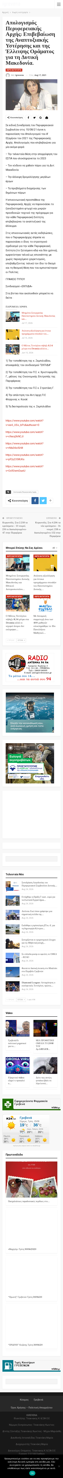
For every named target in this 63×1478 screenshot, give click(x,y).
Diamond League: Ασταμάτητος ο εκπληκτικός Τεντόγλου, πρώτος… (38, 984)
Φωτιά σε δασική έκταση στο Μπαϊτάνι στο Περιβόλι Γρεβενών (39, 970)
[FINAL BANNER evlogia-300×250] (30, 763)
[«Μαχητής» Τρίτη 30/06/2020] (31, 1227)
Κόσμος (24, 1399)
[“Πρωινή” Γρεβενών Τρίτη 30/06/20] (31, 1275)
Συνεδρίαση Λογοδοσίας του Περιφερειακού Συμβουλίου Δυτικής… (39, 884)
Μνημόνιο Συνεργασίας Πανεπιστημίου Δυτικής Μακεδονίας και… (38, 316)
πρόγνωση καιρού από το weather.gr (26, 1146)
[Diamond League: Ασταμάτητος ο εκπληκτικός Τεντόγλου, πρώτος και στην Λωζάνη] (13, 986)
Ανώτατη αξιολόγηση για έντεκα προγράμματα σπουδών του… (36, 332)
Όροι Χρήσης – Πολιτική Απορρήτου (31, 1407)
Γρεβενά (38, 1399)
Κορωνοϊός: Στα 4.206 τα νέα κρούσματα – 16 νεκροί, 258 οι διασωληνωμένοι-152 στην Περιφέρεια (47, 529)
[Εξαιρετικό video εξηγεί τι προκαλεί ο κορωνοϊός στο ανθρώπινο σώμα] (18, 1065)
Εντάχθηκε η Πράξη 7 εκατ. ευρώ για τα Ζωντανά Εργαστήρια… (38, 899)
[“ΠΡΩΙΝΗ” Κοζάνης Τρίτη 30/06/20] (31, 1323)
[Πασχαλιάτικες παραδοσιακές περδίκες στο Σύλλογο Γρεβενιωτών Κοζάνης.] (31, 1179)
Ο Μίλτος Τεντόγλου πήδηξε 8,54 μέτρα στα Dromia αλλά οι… (37, 347)
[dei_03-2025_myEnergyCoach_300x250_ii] (30, 712)
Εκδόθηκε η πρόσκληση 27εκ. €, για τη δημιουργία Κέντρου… (38, 927)
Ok (32, 1473)
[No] (59, 1466)
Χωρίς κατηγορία (14, 70)
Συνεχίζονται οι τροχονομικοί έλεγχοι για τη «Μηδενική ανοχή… (39, 941)
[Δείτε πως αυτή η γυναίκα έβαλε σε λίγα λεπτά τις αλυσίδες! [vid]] (45, 1065)
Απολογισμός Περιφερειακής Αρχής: (25, 492)
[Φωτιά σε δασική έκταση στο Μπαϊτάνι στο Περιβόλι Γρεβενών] (13, 972)
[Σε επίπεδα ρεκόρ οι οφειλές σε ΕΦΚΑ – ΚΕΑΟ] (13, 958)
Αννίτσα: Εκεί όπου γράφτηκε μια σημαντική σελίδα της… (37, 913)
